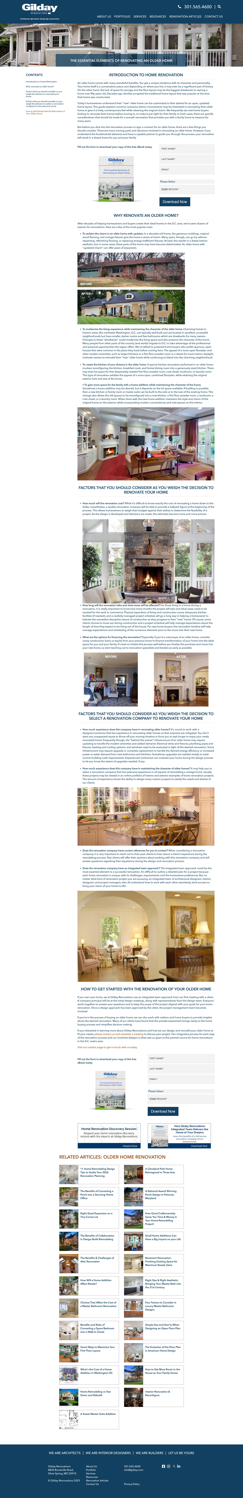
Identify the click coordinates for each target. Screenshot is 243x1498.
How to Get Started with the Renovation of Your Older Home (45, 112)
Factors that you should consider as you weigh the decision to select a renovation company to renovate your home (45, 103)
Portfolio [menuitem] (122, 16)
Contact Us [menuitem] (214, 16)
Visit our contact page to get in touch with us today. (107, 1047)
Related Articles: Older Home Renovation (112, 1157)
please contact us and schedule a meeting (118, 1034)
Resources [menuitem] (158, 16)
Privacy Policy (131, 1484)
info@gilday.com (133, 1469)
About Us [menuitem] (104, 16)
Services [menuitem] (140, 16)
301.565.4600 (198, 6)
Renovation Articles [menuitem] (185, 16)
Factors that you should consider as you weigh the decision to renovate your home (44, 93)
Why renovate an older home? (40, 86)
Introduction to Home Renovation (41, 81)
